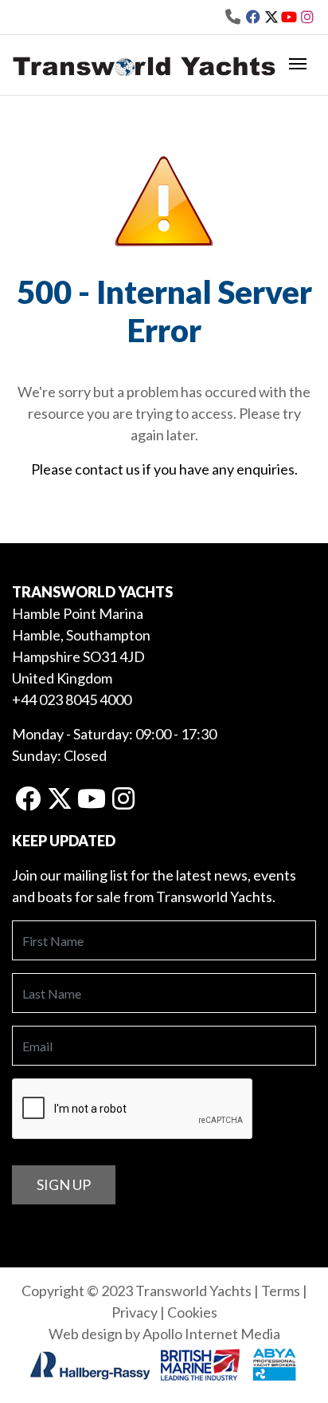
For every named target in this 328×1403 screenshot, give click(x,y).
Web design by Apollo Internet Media (164, 1333)
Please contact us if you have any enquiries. (164, 469)
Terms (280, 1290)
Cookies (192, 1312)
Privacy (134, 1312)
